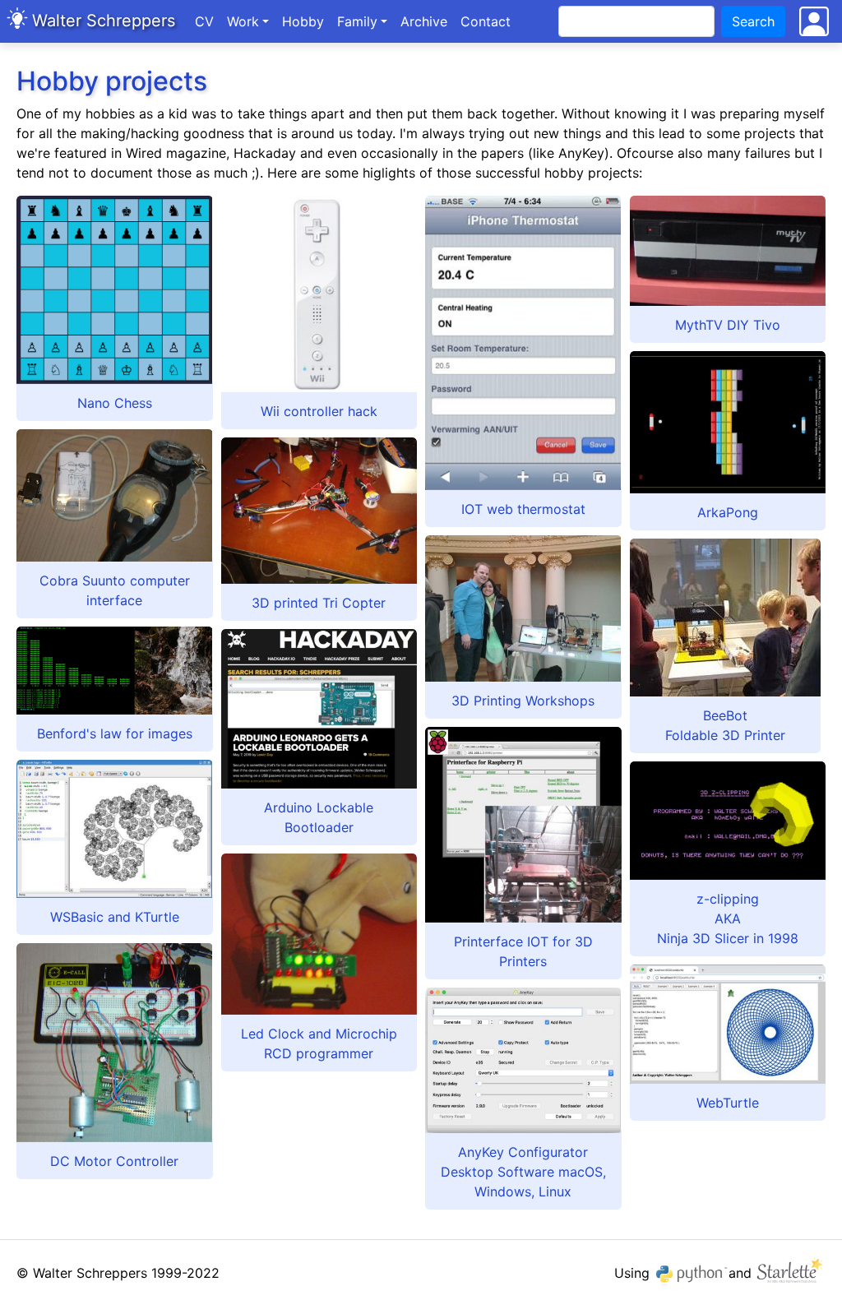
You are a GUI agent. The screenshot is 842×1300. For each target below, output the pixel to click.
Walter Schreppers (103, 20)
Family (357, 21)
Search (753, 21)
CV (204, 21)
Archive (427, 21)
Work (243, 21)
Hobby (303, 21)
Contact (485, 21)
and (742, 1273)
